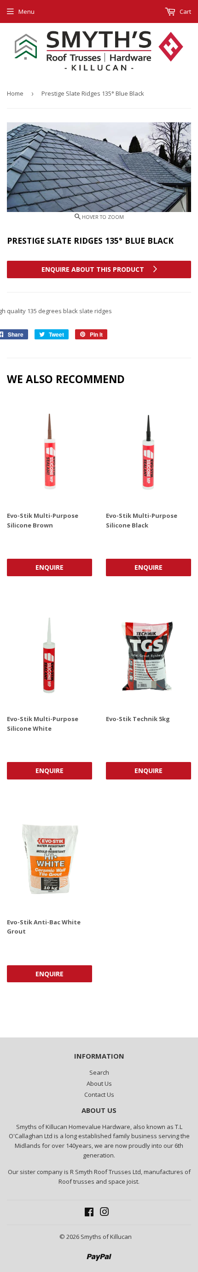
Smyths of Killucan (106, 1236)
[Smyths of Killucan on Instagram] (104, 1213)
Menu (26, 11)
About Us (99, 1083)
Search (99, 1072)
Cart (184, 11)
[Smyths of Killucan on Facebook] (89, 1213)
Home (15, 93)
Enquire (49, 567)
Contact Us (99, 1094)
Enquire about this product (93, 269)
